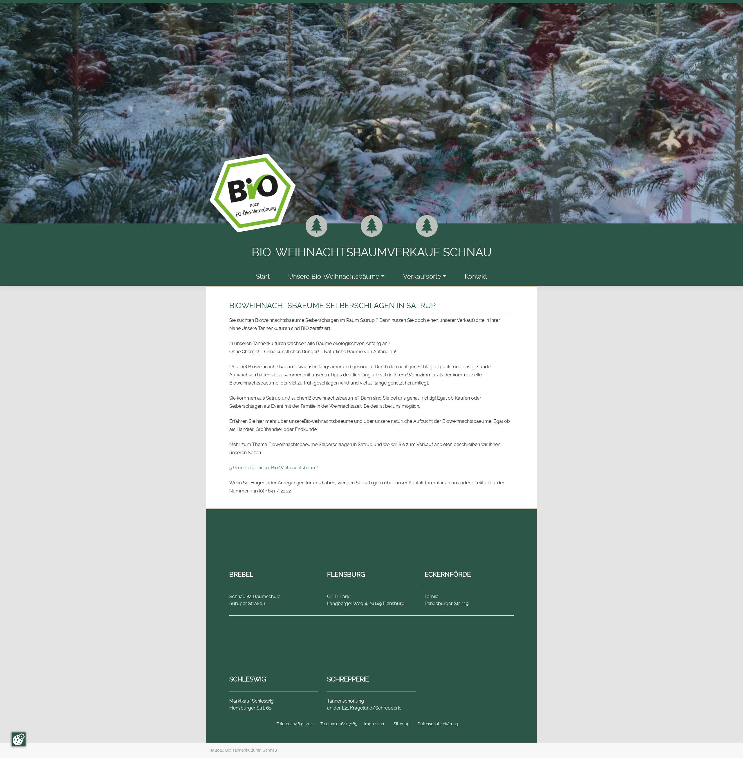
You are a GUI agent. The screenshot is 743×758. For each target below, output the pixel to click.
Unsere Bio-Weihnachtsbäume (333, 276)
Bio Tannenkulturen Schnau (251, 750)
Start (263, 276)
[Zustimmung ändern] (19, 739)
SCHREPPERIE (348, 679)
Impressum (374, 723)
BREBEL (241, 574)
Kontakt (476, 276)
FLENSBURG (346, 574)
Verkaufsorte (422, 276)
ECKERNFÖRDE (448, 574)
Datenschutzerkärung (438, 723)
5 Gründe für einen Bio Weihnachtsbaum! (273, 467)
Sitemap (402, 723)
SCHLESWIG (247, 679)
